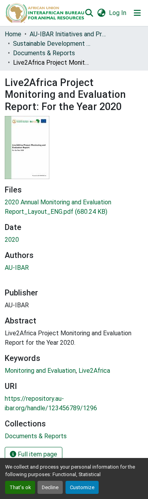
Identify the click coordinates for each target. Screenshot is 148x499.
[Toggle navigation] (137, 13)
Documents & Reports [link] (44, 53)
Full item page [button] (36, 454)
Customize (82, 487)
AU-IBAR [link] (17, 267)
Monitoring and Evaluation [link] (40, 370)
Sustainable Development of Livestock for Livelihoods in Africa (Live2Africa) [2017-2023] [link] (52, 43)
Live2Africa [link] (94, 370)
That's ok (20, 487)
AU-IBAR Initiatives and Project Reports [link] (69, 34)
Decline (50, 487)
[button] (44, 13)
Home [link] (13, 34)
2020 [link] (12, 239)
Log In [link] (117, 13)
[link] (74, 207)
